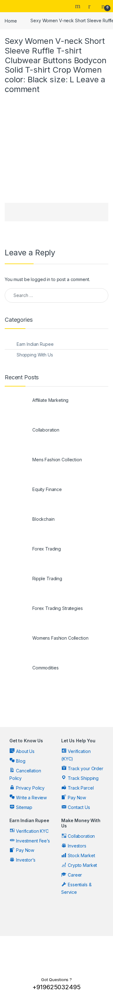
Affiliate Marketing (50, 400)
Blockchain (43, 519)
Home (11, 20)
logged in (40, 279)
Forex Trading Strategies (57, 608)
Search (78, 6)
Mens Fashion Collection (57, 459)
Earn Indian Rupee (35, 344)
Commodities (45, 667)
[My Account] (91, 6)
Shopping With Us (35, 354)
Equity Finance (47, 489)
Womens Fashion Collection (60, 638)
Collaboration (45, 429)
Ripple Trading (47, 578)
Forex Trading (46, 548)
